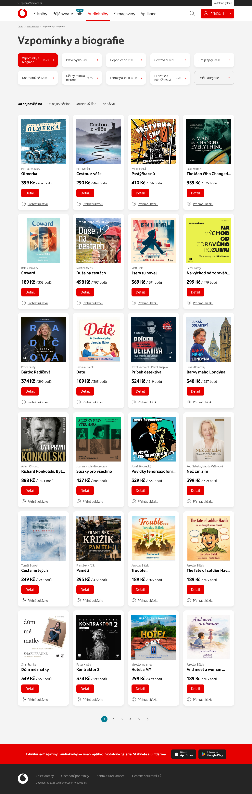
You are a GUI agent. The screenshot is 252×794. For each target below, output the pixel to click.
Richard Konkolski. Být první (46, 471)
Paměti (82, 570)
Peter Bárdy (194, 268)
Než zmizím (197, 471)
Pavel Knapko (159, 367)
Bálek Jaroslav (29, 268)
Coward (28, 272)
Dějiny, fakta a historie (79, 78)
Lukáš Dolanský (196, 367)
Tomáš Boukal (29, 565)
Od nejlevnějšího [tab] (58, 104)
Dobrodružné (34, 78)
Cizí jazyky (209, 60)
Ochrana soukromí (144, 776)
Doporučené (121, 60)
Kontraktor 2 (87, 669)
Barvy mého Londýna (206, 371)
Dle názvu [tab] (108, 104)
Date (80, 371)
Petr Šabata (194, 466)
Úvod (20, 26)
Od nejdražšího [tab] (86, 104)
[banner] (22, 13)
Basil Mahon (194, 169)
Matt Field (138, 268)
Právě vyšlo (76, 60)
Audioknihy (33, 26)
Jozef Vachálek (140, 367)
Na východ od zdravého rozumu (215, 272)
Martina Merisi (84, 268)
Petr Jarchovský (30, 169)
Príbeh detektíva (146, 371)
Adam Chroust (30, 466)
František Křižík (85, 565)
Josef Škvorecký (141, 466)
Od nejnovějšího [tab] (30, 104)
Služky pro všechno (94, 471)
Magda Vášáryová (212, 466)
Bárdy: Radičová (36, 371)
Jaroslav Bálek (85, 367)
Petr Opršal (83, 169)
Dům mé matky (35, 669)
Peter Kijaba (83, 664)
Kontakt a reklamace (110, 776)
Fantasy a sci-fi (123, 78)
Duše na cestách (91, 272)
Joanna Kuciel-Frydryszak (91, 466)
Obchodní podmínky (75, 776)
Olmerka (29, 173)
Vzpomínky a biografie (35, 60)
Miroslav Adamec (142, 664)
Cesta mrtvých (34, 570)
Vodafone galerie (223, 3)
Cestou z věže (89, 173)
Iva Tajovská (139, 169)
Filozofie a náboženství (167, 78)
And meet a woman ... (206, 669)
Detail (30, 193)
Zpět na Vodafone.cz (31, 3)
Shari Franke (28, 664)
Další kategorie (209, 78)
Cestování (164, 60)
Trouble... (140, 570)
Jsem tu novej (144, 272)
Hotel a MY (141, 669)
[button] (34, 204)
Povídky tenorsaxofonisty (155, 471)
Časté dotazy (45, 776)
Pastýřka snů (143, 173)
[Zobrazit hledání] (192, 13)
